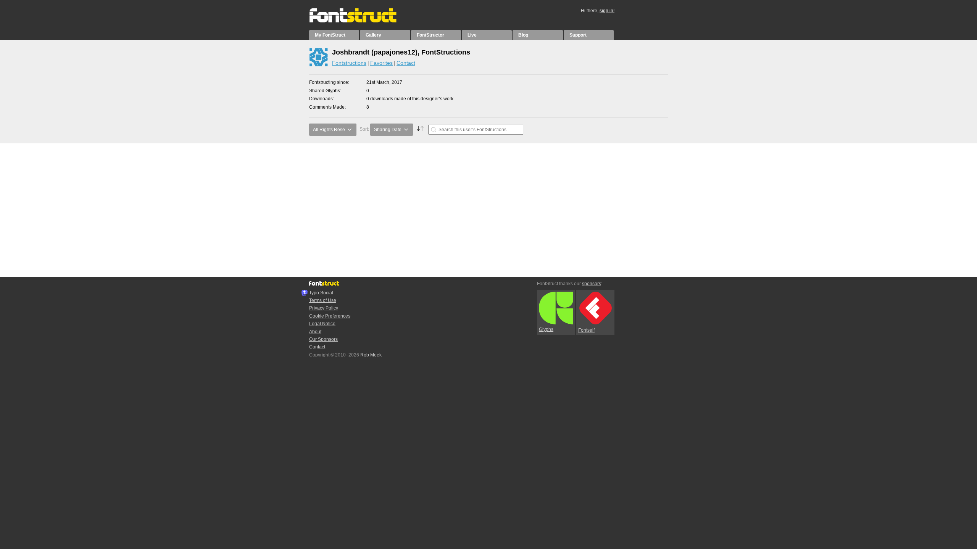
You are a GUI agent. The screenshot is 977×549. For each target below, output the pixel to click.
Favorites (381, 63)
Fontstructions (349, 63)
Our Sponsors (323, 339)
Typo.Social (321, 292)
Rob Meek (371, 355)
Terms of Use (322, 300)
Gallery (373, 35)
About (315, 331)
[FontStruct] (361, 21)
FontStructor (430, 35)
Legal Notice (322, 323)
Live (472, 35)
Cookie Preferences (329, 316)
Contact (406, 63)
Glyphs (546, 329)
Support (578, 35)
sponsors (591, 283)
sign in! (607, 10)
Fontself (586, 330)
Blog (523, 35)
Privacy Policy (323, 308)
